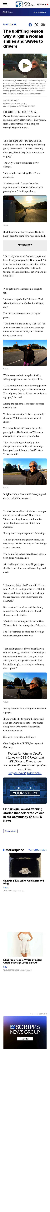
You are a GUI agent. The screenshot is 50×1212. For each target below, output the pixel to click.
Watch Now (42, 4)
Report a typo (10, 831)
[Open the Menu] (4, 4)
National (10, 24)
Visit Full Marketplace (37, 850)
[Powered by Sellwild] (43, 1014)
